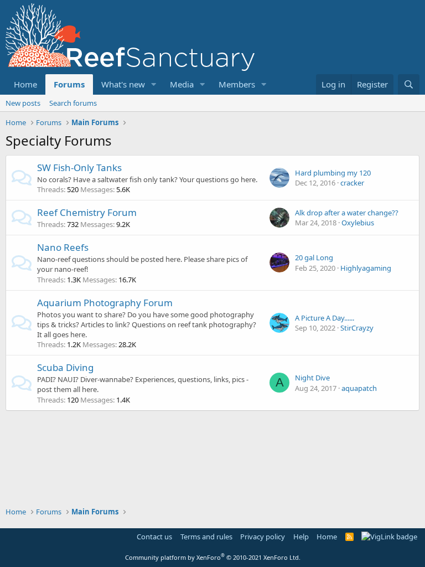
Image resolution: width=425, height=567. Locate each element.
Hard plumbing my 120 (333, 173)
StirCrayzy (357, 328)
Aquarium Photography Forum (105, 302)
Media (182, 84)
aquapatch (359, 388)
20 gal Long (314, 257)
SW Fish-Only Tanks (79, 167)
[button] (154, 84)
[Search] (408, 84)
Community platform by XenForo (212, 557)
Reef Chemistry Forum (87, 212)
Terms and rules (206, 537)
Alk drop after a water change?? (346, 213)
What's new (123, 84)
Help (301, 537)
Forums (69, 84)
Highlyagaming (365, 268)
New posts (23, 103)
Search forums (73, 103)
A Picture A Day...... (324, 318)
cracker (352, 183)
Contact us (154, 537)
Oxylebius (357, 223)
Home (25, 84)
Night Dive (312, 378)
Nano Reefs (63, 247)
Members (237, 84)
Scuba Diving (65, 367)
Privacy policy (262, 537)
